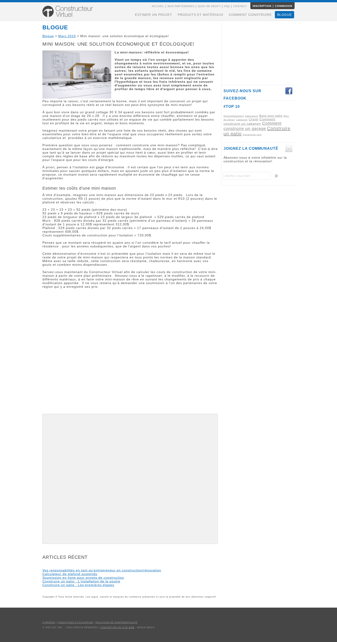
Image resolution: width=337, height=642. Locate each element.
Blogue (284, 15)
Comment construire (250, 15)
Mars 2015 (67, 36)
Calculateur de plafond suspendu (69, 574)
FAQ (227, 6)
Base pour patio (270, 115)
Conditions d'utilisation (75, 622)
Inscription (262, 6)
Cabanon (242, 119)
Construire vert (252, 134)
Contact (240, 6)
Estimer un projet (153, 15)
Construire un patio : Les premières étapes (78, 585)
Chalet (253, 119)
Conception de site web (117, 627)
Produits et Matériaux (200, 15)
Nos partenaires (181, 6)
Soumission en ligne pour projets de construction (83, 577)
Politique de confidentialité (116, 622)
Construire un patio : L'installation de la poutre (81, 581)
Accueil (158, 6)
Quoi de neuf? (209, 6)
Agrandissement (234, 116)
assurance (251, 116)
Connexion (283, 6)
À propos (48, 622)
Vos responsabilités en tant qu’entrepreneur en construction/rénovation (101, 570)
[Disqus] (130, 353)
